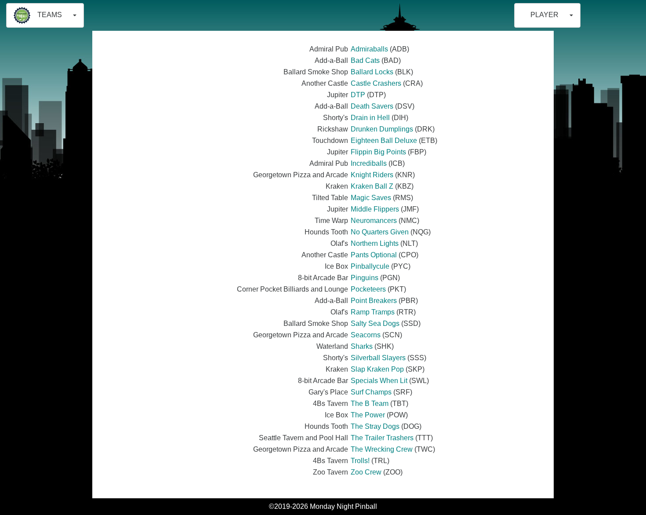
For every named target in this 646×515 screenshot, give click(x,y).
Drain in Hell (370, 117)
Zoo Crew (366, 472)
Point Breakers (374, 300)
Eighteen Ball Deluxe (384, 140)
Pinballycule (370, 266)
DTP (358, 95)
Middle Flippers (375, 209)
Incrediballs (369, 163)
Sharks (362, 346)
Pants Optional (374, 255)
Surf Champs (371, 392)
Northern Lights (375, 243)
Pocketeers (368, 289)
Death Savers (372, 106)
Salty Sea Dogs (375, 323)
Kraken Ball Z (372, 186)
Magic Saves (371, 197)
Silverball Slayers (378, 358)
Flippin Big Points (378, 152)
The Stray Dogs (375, 426)
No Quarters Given (380, 232)
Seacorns (366, 335)
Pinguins (364, 277)
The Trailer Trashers (382, 438)
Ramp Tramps (373, 312)
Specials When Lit (379, 380)
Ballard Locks (372, 72)
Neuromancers (374, 220)
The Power (368, 415)
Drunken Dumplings (382, 129)
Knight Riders (372, 175)
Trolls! (360, 460)
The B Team (369, 403)
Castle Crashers (376, 83)
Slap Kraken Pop (377, 369)
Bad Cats (365, 60)
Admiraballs (369, 49)
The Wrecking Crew (382, 449)
